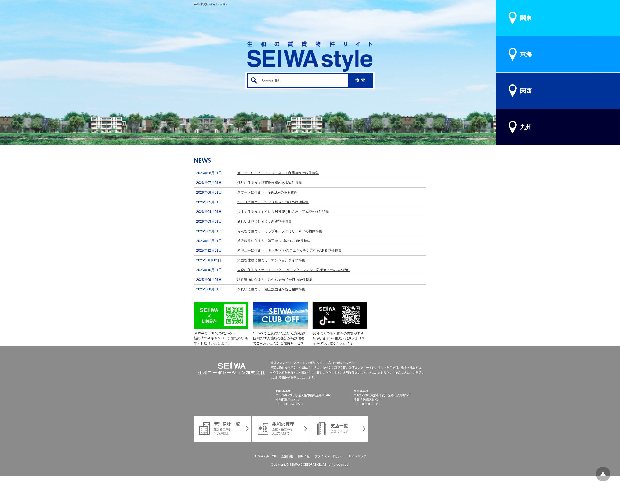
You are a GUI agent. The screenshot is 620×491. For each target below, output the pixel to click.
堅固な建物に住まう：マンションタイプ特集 (271, 260)
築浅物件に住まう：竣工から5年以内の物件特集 (273, 241)
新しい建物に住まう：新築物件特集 (264, 221)
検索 (361, 80)
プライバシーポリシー (329, 456)
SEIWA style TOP (265, 456)
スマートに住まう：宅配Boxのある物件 (267, 192)
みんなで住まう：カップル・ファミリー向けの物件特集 (279, 231)
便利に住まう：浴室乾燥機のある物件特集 (269, 183)
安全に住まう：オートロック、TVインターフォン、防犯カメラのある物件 (293, 270)
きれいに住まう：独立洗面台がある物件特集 (271, 289)
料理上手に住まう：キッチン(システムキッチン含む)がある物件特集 (289, 250)
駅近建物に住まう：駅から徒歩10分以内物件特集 (274, 279)
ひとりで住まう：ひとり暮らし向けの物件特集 (273, 202)
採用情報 (304, 456)
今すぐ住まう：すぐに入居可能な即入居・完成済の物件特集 (283, 212)
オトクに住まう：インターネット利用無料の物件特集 (278, 173)
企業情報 (287, 456)
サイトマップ (357, 456)
